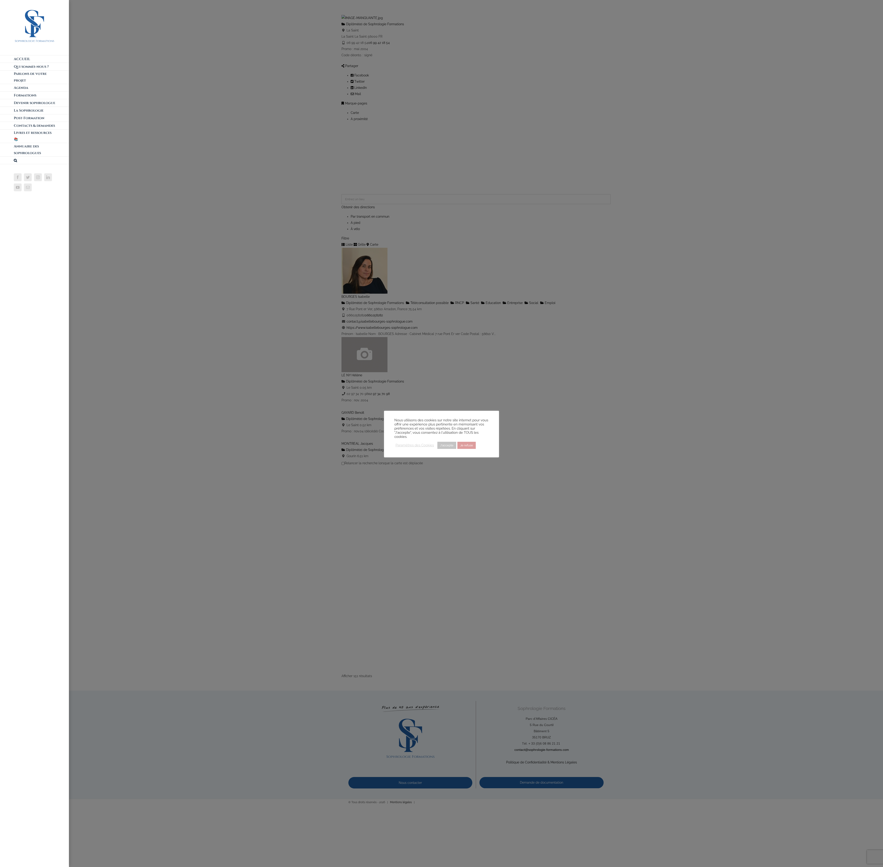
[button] (34, 160)
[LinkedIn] (48, 177)
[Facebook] (18, 177)
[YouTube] (18, 187)
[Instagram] (38, 177)
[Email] (28, 187)
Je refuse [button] (466, 445)
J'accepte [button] (446, 445)
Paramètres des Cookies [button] (415, 445)
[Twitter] (28, 177)
